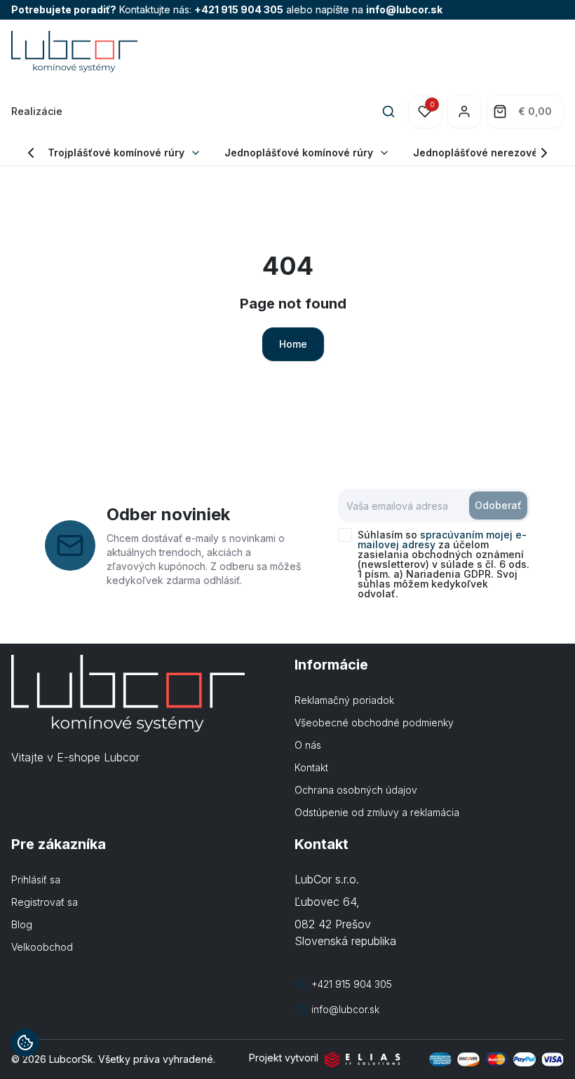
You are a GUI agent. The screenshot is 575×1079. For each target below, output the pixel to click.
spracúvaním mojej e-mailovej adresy (442, 539)
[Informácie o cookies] (25, 1043)
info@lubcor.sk (404, 9)
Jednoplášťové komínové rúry (298, 152)
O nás (308, 745)
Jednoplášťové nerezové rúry (487, 152)
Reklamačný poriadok (344, 700)
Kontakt (311, 767)
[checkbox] (345, 535)
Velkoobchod (42, 947)
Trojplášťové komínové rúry (116, 152)
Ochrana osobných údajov (356, 790)
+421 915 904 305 (238, 9)
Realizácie (36, 111)
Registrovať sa (44, 902)
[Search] (388, 111)
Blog (21, 924)
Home (293, 344)
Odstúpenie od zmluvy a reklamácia (377, 812)
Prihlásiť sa (35, 879)
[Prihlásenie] (464, 111)
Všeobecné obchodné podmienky (374, 722)
